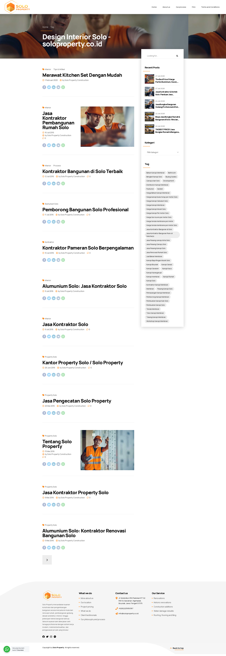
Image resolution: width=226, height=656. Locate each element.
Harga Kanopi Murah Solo (156, 209)
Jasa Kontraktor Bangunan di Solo (159, 229)
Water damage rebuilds (164, 611)
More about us (87, 598)
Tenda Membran (152, 309)
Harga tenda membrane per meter (159, 221)
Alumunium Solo (51, 204)
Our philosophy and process (93, 619)
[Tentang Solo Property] (107, 450)
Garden (160, 189)
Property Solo (51, 357)
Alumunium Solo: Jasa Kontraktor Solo (84, 286)
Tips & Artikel (59, 69)
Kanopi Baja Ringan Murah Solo (158, 260)
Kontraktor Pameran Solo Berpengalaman (88, 247)
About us (166, 7)
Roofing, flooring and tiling (165, 615)
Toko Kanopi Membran (155, 313)
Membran (150, 289)
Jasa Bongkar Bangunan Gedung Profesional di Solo (167, 105)
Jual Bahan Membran (154, 256)
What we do (86, 611)
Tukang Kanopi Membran (156, 317)
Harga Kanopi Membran (155, 205)
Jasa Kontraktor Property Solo (75, 492)
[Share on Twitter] (49, 87)
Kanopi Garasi (166, 264)
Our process (181, 7)
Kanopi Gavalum (152, 268)
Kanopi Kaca (167, 268)
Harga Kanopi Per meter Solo (157, 213)
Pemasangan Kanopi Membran (158, 293)
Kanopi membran (152, 277)
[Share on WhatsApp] (63, 87)
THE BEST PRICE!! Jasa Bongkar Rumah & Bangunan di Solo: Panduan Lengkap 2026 (167, 133)
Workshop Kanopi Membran (157, 321)
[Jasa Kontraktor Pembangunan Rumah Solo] (107, 127)
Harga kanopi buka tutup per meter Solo (162, 197)
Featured (150, 189)
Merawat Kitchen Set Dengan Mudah (82, 75)
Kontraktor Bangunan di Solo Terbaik (82, 171)
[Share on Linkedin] (54, 87)
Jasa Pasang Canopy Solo (156, 244)
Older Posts (47, 560)
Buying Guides (171, 177)
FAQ (193, 7)
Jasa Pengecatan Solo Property (76, 400)
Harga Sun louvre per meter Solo (159, 217)
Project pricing (87, 606)
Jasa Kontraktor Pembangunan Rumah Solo (58, 120)
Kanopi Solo (150, 281)
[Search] (177, 56)
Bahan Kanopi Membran (155, 173)
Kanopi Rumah (168, 277)
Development (168, 181)
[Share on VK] (58, 87)
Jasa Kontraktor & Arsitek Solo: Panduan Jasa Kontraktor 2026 (166, 94)
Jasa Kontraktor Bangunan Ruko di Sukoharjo (159, 234)
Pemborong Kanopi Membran (157, 297)
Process (57, 165)
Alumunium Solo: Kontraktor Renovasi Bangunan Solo (84, 533)
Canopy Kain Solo (153, 181)
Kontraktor (49, 242)
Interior (48, 69)
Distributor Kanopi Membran (157, 185)
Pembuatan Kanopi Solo (155, 305)
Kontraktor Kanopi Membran (157, 285)
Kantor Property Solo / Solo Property (82, 362)
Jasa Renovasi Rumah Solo (156, 252)
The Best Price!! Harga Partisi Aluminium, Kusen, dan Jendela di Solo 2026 (166, 82)
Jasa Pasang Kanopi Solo (155, 248)
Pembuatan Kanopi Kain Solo (157, 301)
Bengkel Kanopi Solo (154, 177)
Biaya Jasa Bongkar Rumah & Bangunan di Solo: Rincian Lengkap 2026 (167, 119)
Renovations (159, 598)
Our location (86, 602)
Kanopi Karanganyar (154, 273)
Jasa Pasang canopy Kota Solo (158, 240)
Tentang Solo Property (57, 443)
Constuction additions (163, 606)
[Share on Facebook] (44, 87)
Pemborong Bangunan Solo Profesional (85, 209)
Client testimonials (89, 615)
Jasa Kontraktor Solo (65, 324)
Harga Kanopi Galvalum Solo (157, 201)
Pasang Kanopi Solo (165, 289)
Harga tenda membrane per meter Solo (161, 225)
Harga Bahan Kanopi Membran (158, 193)
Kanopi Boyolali (152, 264)
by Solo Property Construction (75, 80)
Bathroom (172, 173)
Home (154, 7)
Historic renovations (162, 602)
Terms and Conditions (210, 7)
